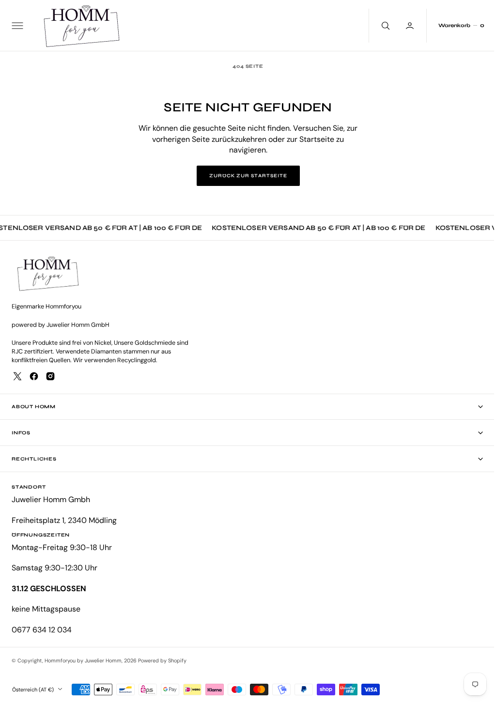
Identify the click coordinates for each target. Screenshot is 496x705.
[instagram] (50, 376)
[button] (16, 25)
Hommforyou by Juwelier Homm (83, 660)
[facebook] (34, 376)
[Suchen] (377, 26)
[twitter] (17, 376)
